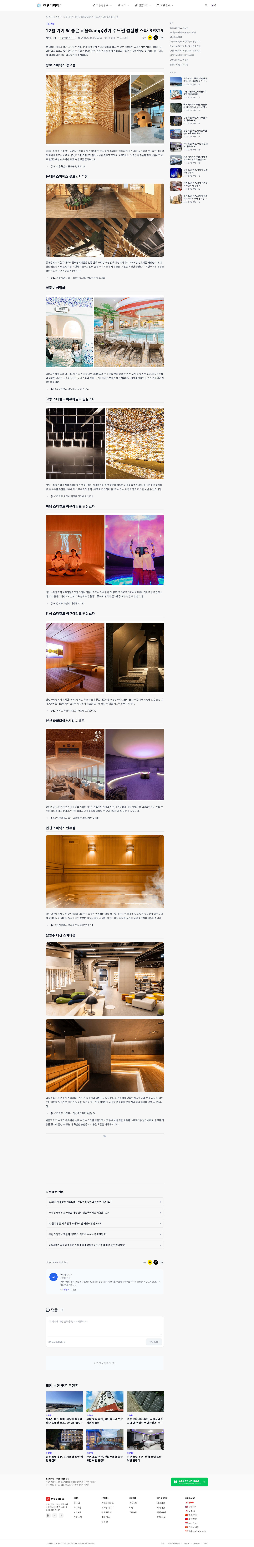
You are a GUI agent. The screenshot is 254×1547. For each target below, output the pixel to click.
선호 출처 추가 (66, 37)
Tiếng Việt (192, 1527)
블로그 (206, 1543)
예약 (123, 5)
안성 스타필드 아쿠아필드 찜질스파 (185, 50)
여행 (131, 1507)
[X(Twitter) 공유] (155, 37)
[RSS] (54, 1515)
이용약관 (186, 1543)
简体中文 (191, 1514)
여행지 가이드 (108, 1502)
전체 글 (105, 1521)
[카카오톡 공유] (150, 37)
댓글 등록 (154, 1341)
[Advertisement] (105, 1159)
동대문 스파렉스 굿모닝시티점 (183, 32)
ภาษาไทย (191, 1523)
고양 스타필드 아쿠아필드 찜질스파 (185, 41)
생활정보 (133, 1502)
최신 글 (77, 1502)
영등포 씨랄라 (176, 37)
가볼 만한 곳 (102, 5)
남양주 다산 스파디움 (179, 64)
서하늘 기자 (51, 37)
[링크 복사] (161, 37)
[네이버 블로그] (48, 1515)
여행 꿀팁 (161, 1517)
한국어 (189, 1502)
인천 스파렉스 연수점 (179, 59)
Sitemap (196, 1543)
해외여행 (77, 1512)
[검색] (206, 5)
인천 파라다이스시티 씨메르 (182, 55)
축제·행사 (106, 1517)
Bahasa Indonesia (195, 1531)
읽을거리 (143, 5)
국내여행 (55, 16)
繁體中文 (191, 1518)
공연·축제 (161, 1512)
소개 (162, 1543)
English (190, 1506)
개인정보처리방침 (174, 1543)
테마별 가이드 (108, 1507)
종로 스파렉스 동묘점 (179, 27)
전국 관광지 (107, 1512)
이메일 (73, 1290)
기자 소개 (78, 1517)
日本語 (190, 1510)
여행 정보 (165, 5)
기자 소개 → (64, 1290)
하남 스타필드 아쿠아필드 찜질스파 (185, 46)
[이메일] (61, 1515)
